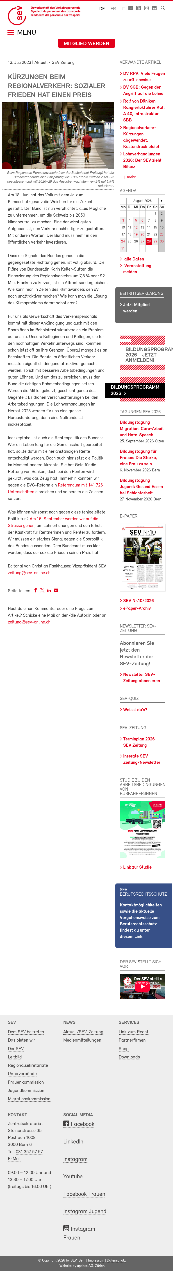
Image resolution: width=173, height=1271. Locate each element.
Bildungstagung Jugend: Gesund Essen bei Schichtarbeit (141, 486)
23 (162, 234)
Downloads (129, 1057)
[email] (56, 591)
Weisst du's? (135, 710)
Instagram (75, 1159)
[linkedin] (49, 591)
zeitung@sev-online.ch (29, 573)
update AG (85, 1266)
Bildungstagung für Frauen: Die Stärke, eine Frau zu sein (138, 457)
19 (136, 234)
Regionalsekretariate (28, 1065)
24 (123, 241)
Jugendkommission (26, 1090)
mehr (131, 177)
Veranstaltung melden (137, 269)
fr (113, 9)
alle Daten (133, 259)
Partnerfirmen (132, 1040)
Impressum (96, 1260)
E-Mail (14, 1159)
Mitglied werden (86, 44)
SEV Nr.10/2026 (138, 601)
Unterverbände (22, 1073)
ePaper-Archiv (137, 608)
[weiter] (162, 201)
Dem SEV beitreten (26, 1032)
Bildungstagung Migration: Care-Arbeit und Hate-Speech (142, 428)
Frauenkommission (26, 1082)
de (102, 9)
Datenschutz (116, 1260)
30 (162, 241)
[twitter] (42, 591)
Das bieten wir (21, 1040)
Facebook (82, 1124)
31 (123, 248)
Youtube (73, 1177)
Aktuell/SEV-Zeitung (83, 1032)
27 (142, 241)
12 (136, 227)
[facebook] (35, 591)
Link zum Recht (133, 1032)
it (123, 9)
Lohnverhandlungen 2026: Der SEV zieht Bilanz (142, 160)
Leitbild (15, 1057)
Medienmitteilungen (82, 1040)
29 (155, 241)
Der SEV (16, 1049)
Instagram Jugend (84, 1212)
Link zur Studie (137, 867)
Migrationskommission (29, 1099)
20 (142, 234)
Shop (124, 1049)
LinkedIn (73, 1142)
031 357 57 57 (29, 1152)
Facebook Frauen (84, 1194)
